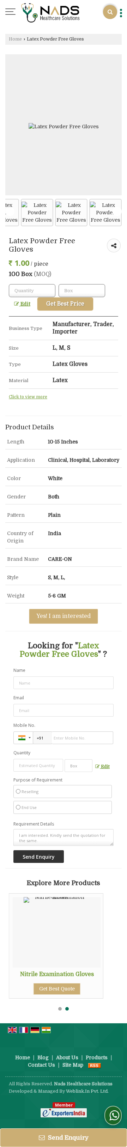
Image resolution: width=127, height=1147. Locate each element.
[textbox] (82, 290)
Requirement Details (33, 824)
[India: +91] (23, 737)
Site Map (72, 1065)
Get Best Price (65, 304)
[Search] (110, 12)
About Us (67, 1057)
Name (19, 670)
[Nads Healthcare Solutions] (51, 12)
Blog (43, 1057)
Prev (9, 211)
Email (18, 698)
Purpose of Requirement (37, 780)
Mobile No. (24, 725)
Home (15, 39)
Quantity (21, 753)
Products (97, 1057)
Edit (24, 304)
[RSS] (94, 1065)
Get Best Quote (57, 989)
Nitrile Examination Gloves (57, 974)
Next (117, 211)
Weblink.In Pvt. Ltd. (87, 1091)
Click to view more (28, 396)
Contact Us (41, 1065)
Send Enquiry (68, 1137)
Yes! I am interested (63, 616)
